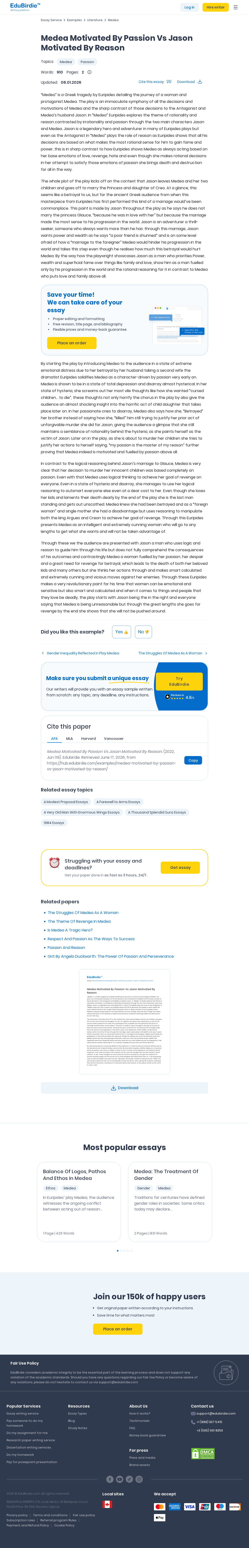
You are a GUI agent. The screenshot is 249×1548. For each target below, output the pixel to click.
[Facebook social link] (110, 1479)
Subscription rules (21, 1520)
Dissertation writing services (29, 1447)
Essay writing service (23, 1413)
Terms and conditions (50, 1515)
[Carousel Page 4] (128, 1251)
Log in (190, 7)
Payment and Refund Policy (28, 1525)
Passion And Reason (66, 947)
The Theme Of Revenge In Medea (79, 921)
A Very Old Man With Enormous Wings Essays (82, 812)
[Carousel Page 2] (121, 1251)
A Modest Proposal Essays (66, 801)
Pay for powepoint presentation (32, 1462)
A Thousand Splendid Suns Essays (157, 812)
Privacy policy (17, 1515)
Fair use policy (84, 1515)
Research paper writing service (31, 1440)
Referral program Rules (58, 1520)
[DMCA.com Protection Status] (203, 1453)
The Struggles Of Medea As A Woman (170, 653)
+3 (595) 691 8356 (209, 1430)
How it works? (139, 1413)
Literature (95, 20)
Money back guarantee (147, 1435)
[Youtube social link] (119, 1479)
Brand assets (139, 1465)
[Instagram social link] (139, 1479)
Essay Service (51, 20)
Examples (74, 20)
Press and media (142, 1458)
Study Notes (77, 1428)
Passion (87, 61)
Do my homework (20, 1455)
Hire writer (216, 7)
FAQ (132, 1428)
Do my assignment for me (27, 1433)
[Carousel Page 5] (131, 1251)
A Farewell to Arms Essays (118, 801)
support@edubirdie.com (216, 1413)
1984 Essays (54, 822)
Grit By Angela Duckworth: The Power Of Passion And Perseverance (111, 956)
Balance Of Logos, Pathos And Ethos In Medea (74, 1175)
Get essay (180, 867)
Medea (113, 20)
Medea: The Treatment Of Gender (166, 1175)
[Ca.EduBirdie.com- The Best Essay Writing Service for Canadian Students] (107, 1504)
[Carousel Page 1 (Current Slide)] (118, 1251)
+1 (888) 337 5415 (209, 1422)
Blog (71, 1421)
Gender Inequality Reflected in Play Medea (83, 653)
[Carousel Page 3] (124, 1251)
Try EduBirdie (179, 681)
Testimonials (139, 1421)
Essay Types (77, 1413)
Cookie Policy (64, 1525)
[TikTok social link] (129, 1479)
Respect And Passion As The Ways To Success (91, 939)
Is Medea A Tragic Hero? (70, 930)
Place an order (72, 343)
